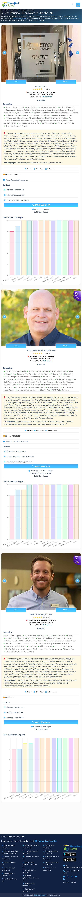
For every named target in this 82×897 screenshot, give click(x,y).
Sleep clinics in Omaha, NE (29, 890)
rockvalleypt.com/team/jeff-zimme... (20, 462)
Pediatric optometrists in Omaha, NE (31, 878)
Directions (48, 97)
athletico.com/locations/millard (18, 200)
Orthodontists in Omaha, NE (29, 871)
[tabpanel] (41, 53)
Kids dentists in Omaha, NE (8, 874)
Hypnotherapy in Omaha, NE (8, 869)
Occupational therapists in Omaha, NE (30, 864)
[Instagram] (72, 876)
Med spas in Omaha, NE (31, 858)
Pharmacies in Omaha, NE (28, 884)
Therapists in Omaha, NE (48, 847)
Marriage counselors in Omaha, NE (31, 847)
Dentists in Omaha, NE (9, 880)
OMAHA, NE (14, 10)
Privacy (66, 882)
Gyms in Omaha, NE (9, 863)
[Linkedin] (64, 879)
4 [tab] (42, 76)
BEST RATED (5, 10)
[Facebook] (64, 876)
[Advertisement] (41, 819)
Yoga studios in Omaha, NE (49, 869)
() (46, 89)
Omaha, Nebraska (46, 841)
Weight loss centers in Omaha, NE (51, 863)
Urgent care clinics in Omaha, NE (50, 852)
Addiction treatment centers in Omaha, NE (10, 852)
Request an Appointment (16, 451)
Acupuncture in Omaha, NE (8, 847)
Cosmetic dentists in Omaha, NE (10, 858)
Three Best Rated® (40, 895)
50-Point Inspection (19, 18)
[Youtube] (76, 876)
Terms (73, 882)
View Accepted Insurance (15, 180)
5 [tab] (44, 76)
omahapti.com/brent (15, 717)
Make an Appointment (15, 190)
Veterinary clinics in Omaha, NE (51, 858)
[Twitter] (68, 876)
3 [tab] (40, 76)
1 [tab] (37, 76)
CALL (16, 81)
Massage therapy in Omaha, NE (30, 852)
